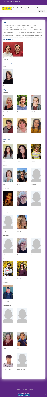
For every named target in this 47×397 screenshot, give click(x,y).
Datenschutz (18, 389)
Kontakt (31, 389)
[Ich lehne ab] (45, 394)
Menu (41, 11)
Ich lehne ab (27, 395)
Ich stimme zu (20, 395)
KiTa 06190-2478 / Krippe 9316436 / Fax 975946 (11, 1)
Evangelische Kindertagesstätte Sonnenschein (25, 8)
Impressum (25, 389)
